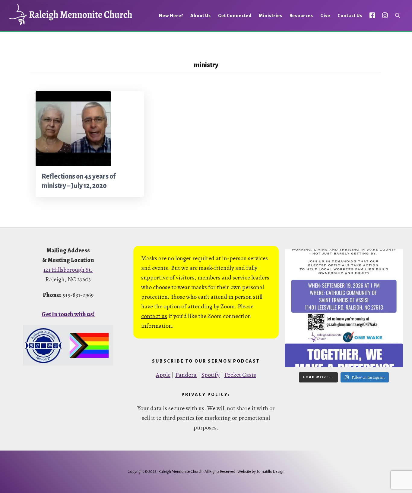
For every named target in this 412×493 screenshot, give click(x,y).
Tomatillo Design (270, 472)
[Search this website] (397, 15)
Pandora (186, 375)
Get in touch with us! (68, 314)
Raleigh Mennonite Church (70, 14)
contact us (154, 316)
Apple (163, 375)
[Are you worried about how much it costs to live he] (344, 308)
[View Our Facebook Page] (372, 15)
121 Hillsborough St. (68, 270)
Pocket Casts (240, 375)
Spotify (210, 375)
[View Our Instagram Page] (385, 15)
